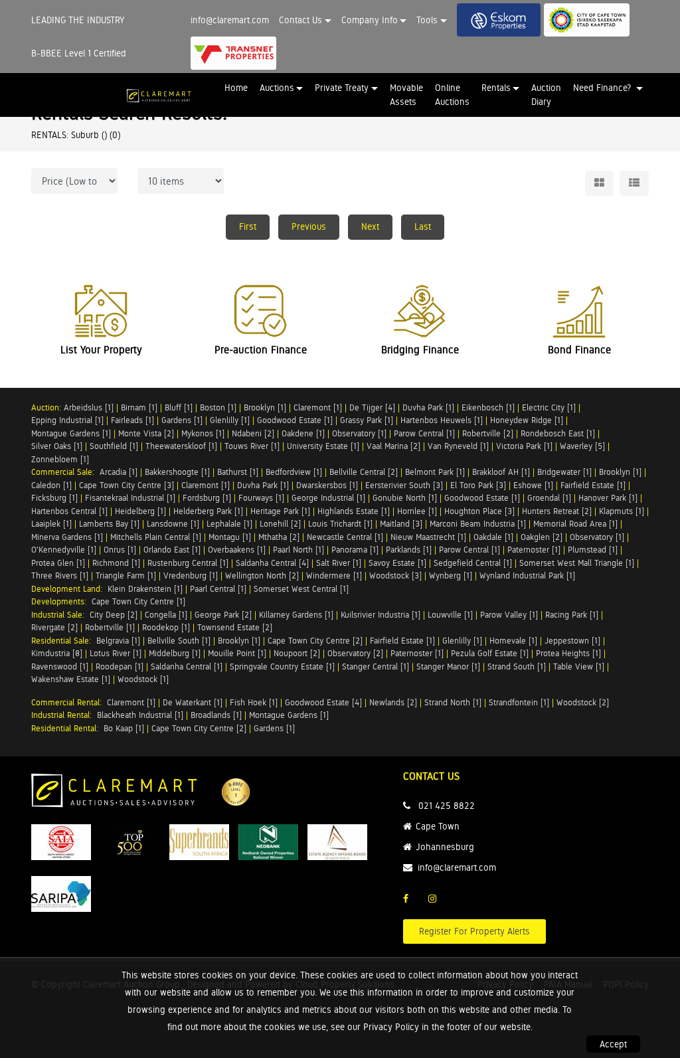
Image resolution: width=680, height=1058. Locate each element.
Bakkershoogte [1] (177, 472)
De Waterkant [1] (192, 702)
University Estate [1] (323, 446)
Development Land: (69, 589)
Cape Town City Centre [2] (315, 641)
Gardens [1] (182, 420)
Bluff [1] (179, 407)
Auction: (47, 407)
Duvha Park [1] (428, 407)
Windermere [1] (334, 575)
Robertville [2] (487, 433)
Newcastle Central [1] (345, 537)
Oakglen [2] (541, 537)
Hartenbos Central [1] (69, 511)
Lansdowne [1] (173, 524)
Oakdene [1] (303, 433)
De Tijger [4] (372, 407)
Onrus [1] (120, 550)
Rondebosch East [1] (558, 433)
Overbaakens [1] (237, 550)
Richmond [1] (116, 563)
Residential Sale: (63, 641)
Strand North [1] (452, 702)
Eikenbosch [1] (488, 407)
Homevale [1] (513, 641)
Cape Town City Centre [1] (138, 601)
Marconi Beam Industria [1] (478, 524)
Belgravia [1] (118, 641)
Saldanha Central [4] (272, 563)
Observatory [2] (355, 653)
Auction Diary (546, 94)
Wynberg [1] (450, 575)
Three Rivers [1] (59, 575)
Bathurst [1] (237, 472)
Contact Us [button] (300, 20)
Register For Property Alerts (474, 931)
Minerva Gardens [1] (67, 537)
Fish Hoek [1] (254, 702)
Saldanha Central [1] (186, 666)
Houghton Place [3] (479, 511)
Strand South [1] (516, 666)
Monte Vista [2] (146, 433)
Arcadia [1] (118, 472)
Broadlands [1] (216, 715)
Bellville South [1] (179, 641)
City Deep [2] (113, 615)
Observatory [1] (359, 433)
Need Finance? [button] (603, 87)
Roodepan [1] (119, 666)
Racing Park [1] (571, 615)
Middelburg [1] (175, 653)
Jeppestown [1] (572, 641)
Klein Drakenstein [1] (145, 589)
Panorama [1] (355, 550)
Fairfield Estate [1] (593, 485)
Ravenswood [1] (59, 666)
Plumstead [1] (593, 550)
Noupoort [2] (297, 653)
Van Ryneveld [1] (458, 446)
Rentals (496, 87)
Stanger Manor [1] (448, 666)
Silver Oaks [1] (56, 446)
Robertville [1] (110, 627)
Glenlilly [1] (230, 420)
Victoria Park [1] (524, 446)
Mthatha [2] (278, 537)
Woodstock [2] (582, 702)
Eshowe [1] (533, 485)
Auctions (277, 87)
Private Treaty (342, 87)
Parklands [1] (409, 550)
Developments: (61, 601)
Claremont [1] (318, 407)
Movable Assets (406, 94)
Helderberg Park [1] (208, 511)
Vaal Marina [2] (393, 446)
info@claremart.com (230, 20)
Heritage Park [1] (280, 511)
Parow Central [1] (424, 433)
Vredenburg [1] (190, 575)
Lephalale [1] (229, 524)
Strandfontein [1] (519, 702)
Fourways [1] (261, 498)
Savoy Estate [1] (397, 563)
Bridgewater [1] (564, 472)
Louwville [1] (450, 615)
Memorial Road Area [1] (575, 524)
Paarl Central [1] (218, 589)
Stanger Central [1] (375, 666)
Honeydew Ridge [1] (526, 420)
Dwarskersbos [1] (327, 485)
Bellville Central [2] (363, 472)
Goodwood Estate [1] (295, 420)
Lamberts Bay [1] (109, 524)
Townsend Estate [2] (234, 627)
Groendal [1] (549, 498)
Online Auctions (452, 94)
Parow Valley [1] (509, 615)
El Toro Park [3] (478, 485)
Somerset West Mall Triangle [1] (576, 563)
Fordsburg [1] (207, 498)
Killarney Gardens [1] (296, 615)
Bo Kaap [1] (124, 728)
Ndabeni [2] (253, 433)
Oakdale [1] (493, 537)
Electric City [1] (549, 407)
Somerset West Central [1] (301, 589)
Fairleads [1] (132, 420)
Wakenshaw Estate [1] (70, 679)
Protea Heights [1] (568, 653)
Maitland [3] (401, 524)
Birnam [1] (139, 407)
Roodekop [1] (166, 627)
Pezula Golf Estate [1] (490, 653)
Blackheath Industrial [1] (140, 715)
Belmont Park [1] (435, 472)
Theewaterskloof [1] (181, 446)
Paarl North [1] (298, 550)
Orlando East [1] (172, 550)
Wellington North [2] (262, 575)
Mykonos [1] (202, 433)
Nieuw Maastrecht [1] (428, 537)
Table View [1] (578, 666)
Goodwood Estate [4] (323, 702)
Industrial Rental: (64, 715)
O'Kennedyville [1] (63, 550)
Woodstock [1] (143, 679)
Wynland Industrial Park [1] (527, 575)
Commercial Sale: (65, 472)
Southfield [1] (114, 446)
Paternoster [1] (533, 550)
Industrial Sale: (60, 615)
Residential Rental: (67, 728)
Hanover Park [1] (608, 498)
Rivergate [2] (54, 627)
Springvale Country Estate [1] (282, 666)
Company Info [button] (369, 20)
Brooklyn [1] (265, 407)
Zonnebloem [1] (60, 459)
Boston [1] (218, 407)
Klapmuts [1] (621, 511)
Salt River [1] (338, 563)
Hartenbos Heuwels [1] (441, 420)
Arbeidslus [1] (89, 407)
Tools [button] (427, 20)
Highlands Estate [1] (353, 511)
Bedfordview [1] (294, 472)
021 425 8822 (446, 805)
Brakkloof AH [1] (501, 472)
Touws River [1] (252, 446)
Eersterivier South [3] (404, 485)
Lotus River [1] (115, 653)
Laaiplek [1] (51, 524)
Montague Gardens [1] (71, 433)
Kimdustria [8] (56, 653)
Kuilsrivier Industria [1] (380, 615)
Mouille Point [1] (237, 653)
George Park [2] (223, 615)
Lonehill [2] (280, 524)
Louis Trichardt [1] (340, 524)
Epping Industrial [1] (67, 420)
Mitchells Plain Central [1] (155, 537)
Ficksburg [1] (54, 498)
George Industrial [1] (328, 498)
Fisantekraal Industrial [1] (130, 498)
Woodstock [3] (395, 575)
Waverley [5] (582, 446)
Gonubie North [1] (405, 498)
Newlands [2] (393, 702)
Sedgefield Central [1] (473, 563)
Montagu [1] (230, 537)
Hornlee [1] (417, 511)
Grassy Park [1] (366, 420)
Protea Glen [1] (58, 563)
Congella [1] (166, 615)
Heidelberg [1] (140, 511)
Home (236, 87)
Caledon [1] (51, 485)
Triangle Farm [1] (126, 575)
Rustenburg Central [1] (187, 563)
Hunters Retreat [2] (557, 511)
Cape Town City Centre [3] (126, 485)
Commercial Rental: (69, 702)
